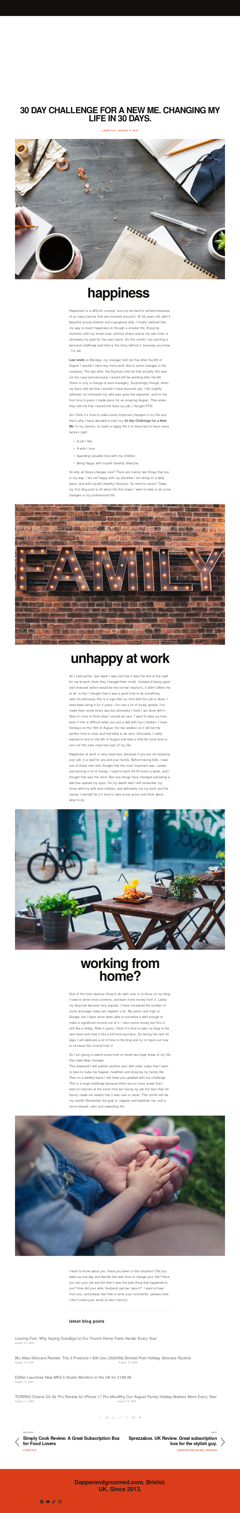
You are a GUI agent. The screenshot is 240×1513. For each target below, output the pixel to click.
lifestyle (108, 130)
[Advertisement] (120, 62)
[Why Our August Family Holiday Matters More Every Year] (167, 1390)
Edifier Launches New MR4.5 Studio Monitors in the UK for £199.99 (73, 1377)
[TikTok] (54, 1502)
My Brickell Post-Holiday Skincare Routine (155, 1357)
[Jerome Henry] (48, 1502)
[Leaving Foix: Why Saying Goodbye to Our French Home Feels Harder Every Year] (86, 1331)
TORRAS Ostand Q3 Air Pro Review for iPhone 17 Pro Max (66, 1396)
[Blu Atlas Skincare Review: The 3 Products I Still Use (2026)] (67, 1351)
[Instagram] (60, 1502)
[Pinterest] (42, 1502)
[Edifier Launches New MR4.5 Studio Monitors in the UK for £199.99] (73, 1370)
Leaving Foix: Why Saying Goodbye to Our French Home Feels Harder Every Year (86, 1338)
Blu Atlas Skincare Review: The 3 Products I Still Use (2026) (67, 1357)
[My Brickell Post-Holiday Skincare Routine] (155, 1351)
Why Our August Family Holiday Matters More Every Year (167, 1396)
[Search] (16, 8)
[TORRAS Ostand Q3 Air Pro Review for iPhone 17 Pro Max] (66, 1390)
